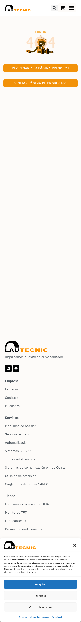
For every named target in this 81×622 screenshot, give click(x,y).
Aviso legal (57, 617)
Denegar (41, 596)
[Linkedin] (8, 368)
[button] (75, 545)
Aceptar (40, 584)
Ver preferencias (40, 607)
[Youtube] (16, 368)
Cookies (23, 617)
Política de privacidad (39, 617)
